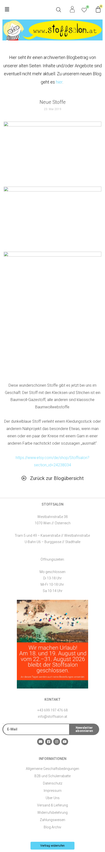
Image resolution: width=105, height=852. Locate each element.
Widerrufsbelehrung (52, 812)
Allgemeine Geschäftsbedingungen (52, 769)
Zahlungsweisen (52, 820)
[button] (27, 10)
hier (59, 82)
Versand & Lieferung (52, 805)
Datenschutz (52, 783)
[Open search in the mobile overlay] (58, 9)
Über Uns (53, 798)
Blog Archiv (52, 827)
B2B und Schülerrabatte (52, 776)
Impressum (53, 791)
